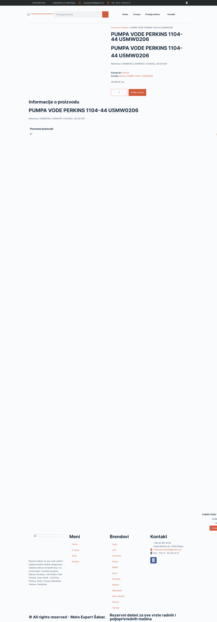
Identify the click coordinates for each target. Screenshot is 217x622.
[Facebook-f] (186, 3)
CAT (114, 550)
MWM (115, 567)
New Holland (118, 596)
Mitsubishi (117, 590)
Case (114, 544)
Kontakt (171, 14)
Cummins (116, 555)
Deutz (115, 561)
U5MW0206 (147, 76)
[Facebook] (153, 560)
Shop (74, 555)
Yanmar (115, 608)
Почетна (115, 27)
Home (125, 14)
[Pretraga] (105, 14)
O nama (136, 14)
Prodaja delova (152, 14)
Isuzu (114, 573)
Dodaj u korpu (137, 92)
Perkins (124, 27)
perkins (122, 76)
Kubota (115, 584)
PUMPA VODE (133, 76)
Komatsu (116, 579)
